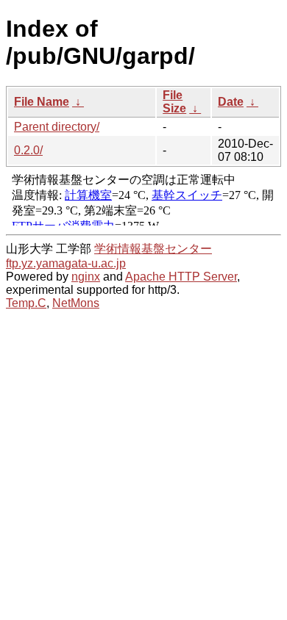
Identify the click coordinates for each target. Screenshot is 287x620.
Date (231, 101)
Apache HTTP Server (181, 276)
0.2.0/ (28, 150)
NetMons (75, 303)
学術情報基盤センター (153, 248)
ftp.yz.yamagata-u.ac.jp (66, 263)
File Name (41, 101)
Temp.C (26, 303)
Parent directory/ (56, 126)
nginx (85, 276)
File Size (174, 102)
